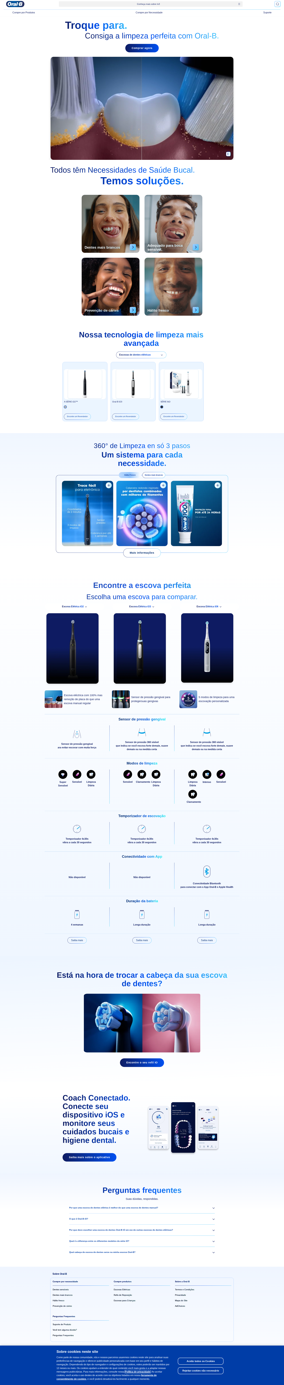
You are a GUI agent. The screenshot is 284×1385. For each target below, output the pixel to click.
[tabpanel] (142, 514)
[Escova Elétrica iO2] (75, 650)
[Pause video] (228, 155)
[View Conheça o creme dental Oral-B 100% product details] (218, 485)
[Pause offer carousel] (239, 4)
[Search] (277, 4)
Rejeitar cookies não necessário (200, 1370)
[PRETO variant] (65, 407)
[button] (142, 1208)
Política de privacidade (137, 1371)
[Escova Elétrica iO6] (209, 649)
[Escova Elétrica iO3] (142, 650)
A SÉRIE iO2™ (71, 401)
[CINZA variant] (161, 407)
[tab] (130, 475)
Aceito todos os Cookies (201, 1361)
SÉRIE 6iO (165, 401)
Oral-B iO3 (117, 401)
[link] (142, 553)
